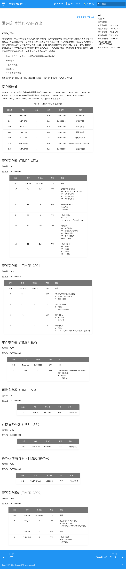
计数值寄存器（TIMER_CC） (109, 39)
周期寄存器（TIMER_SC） (108, 35)
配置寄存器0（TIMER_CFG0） (109, 47)
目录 (100, 15)
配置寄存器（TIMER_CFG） (108, 25)
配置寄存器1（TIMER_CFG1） (109, 29)
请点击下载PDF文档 (85, 17)
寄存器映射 (102, 22)
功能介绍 (101, 19)
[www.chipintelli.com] (123, 565)
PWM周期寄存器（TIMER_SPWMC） (106, 43)
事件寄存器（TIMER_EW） (108, 32)
